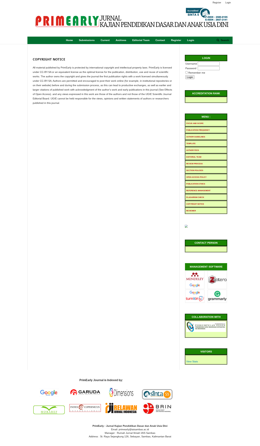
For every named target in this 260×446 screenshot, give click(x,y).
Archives (121, 40)
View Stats (192, 361)
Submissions (87, 40)
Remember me (196, 72)
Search (224, 40)
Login (190, 40)
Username (191, 63)
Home (69, 40)
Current (105, 40)
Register (176, 40)
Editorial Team (140, 40)
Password (190, 68)
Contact (160, 40)
